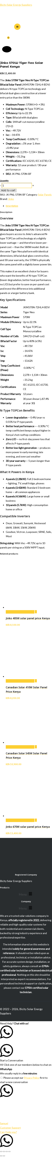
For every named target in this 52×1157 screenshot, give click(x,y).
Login (6, 49)
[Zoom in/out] (1, 1151)
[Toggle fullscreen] (4, 1151)
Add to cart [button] (20, 612)
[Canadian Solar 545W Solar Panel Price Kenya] (36, 746)
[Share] (6, 1151)
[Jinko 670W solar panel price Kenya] (36, 820)
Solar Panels (45, 194)
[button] (26, 894)
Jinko (11, 198)
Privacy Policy (31, 1077)
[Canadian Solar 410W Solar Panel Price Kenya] (36, 680)
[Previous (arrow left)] (1, 1155)
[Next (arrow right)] (4, 1155)
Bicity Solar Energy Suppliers (16, 4)
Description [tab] (12, 205)
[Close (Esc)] (9, 1151)
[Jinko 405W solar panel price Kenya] (36, 611)
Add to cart (8, 190)
